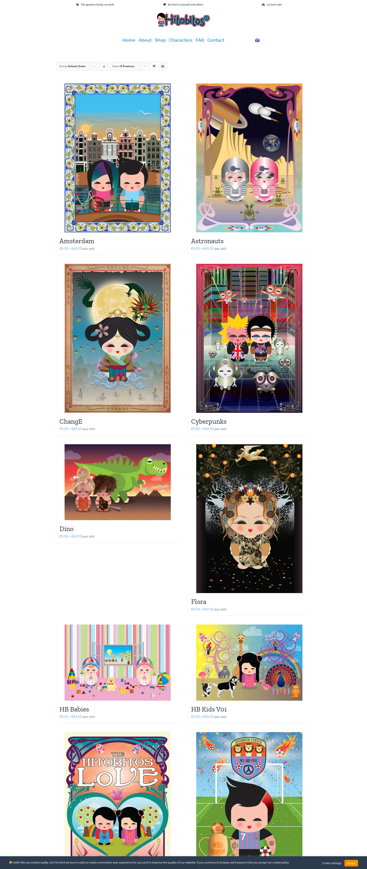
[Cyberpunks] (249, 338)
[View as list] (162, 66)
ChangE (70, 421)
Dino (66, 529)
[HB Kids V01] (249, 662)
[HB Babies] (117, 662)
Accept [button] (351, 863)
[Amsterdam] (117, 158)
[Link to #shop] (282, 40)
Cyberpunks (209, 421)
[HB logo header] (183, 14)
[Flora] (249, 518)
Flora (198, 602)
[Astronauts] (249, 158)
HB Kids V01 (209, 709)
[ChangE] (117, 338)
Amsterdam (76, 241)
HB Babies (74, 709)
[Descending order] (104, 66)
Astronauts (207, 241)
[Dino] (117, 482)
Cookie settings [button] (331, 863)
